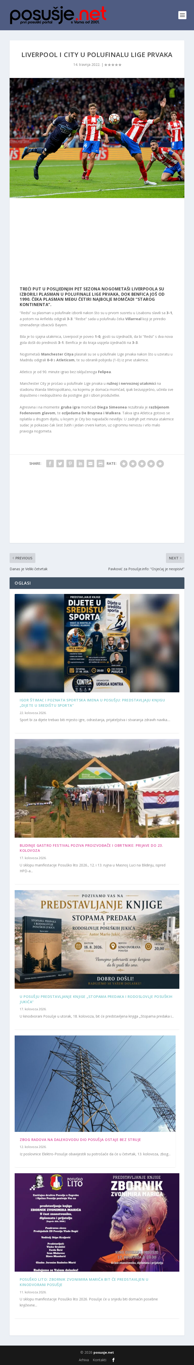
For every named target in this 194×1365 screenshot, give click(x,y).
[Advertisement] (97, 243)
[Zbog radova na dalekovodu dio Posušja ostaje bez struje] (95, 1083)
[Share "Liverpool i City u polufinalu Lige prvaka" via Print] (100, 463)
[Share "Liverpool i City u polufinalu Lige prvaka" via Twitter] (60, 463)
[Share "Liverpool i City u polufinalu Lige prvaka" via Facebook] (50, 463)
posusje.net (103, 1352)
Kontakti (99, 1359)
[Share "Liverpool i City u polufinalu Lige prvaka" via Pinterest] (70, 463)
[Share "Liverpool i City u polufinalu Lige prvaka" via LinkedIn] (80, 463)
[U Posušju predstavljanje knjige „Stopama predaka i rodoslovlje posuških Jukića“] (97, 939)
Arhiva (84, 1359)
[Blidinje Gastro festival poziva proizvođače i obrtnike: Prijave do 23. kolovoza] (97, 788)
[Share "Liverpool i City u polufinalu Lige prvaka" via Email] (90, 463)
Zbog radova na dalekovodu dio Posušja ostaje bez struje (80, 1139)
